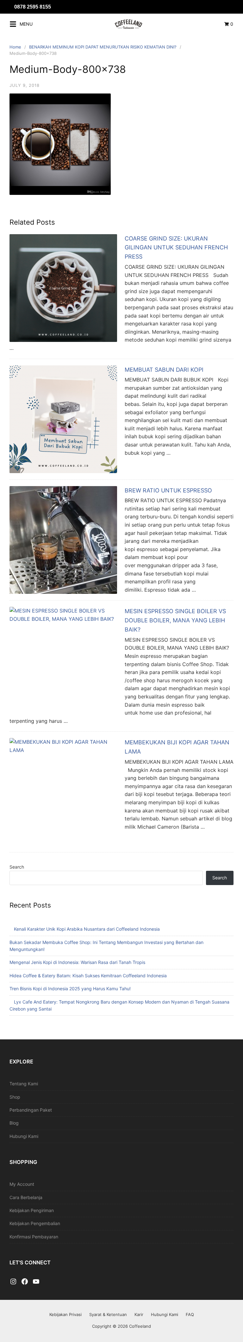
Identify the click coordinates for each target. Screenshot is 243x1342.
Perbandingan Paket (30, 1110)
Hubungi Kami (23, 1136)
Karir (138, 1314)
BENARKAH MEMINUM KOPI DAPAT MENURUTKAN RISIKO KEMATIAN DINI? (103, 46)
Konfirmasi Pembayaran (33, 1236)
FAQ (190, 1314)
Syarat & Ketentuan (108, 1314)
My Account (21, 1184)
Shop (14, 1097)
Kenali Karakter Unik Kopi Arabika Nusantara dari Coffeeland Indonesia (87, 929)
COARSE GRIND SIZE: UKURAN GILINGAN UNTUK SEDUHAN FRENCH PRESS (176, 247)
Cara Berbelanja (25, 1197)
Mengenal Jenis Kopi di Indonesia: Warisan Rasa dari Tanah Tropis (77, 962)
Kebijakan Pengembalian (34, 1223)
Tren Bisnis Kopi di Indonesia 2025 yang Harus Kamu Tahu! (70, 988)
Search (16, 867)
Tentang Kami (23, 1083)
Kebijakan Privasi (65, 1314)
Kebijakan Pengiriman (31, 1210)
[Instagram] (13, 1281)
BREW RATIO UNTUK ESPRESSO (168, 490)
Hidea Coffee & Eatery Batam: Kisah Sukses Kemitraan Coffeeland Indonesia (88, 975)
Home (15, 46)
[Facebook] (24, 1281)
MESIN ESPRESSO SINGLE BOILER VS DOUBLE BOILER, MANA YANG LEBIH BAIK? (175, 620)
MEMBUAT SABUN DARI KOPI (164, 369)
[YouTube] (36, 1281)
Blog (14, 1123)
